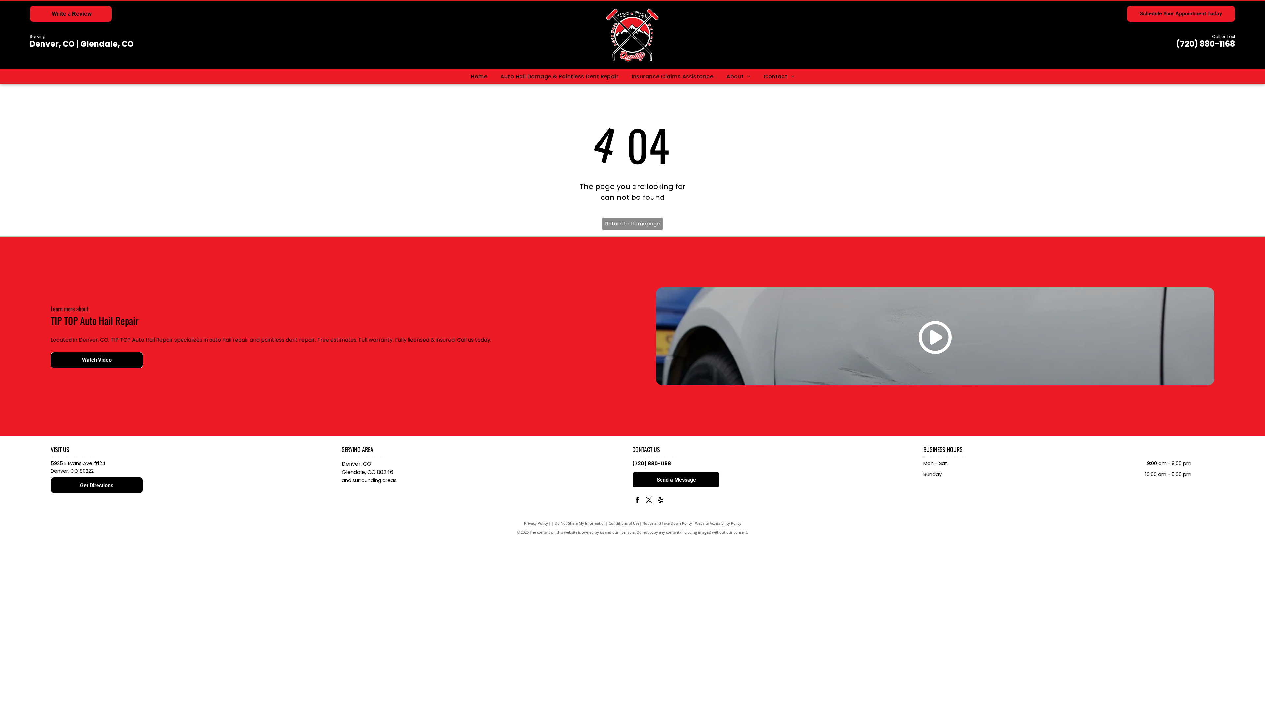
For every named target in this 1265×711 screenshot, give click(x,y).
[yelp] (660, 501)
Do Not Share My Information (580, 523)
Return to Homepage (632, 223)
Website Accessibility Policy (718, 523)
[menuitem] (479, 76)
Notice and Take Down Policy (667, 523)
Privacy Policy (536, 523)
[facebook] (637, 501)
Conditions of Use (624, 523)
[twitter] (649, 501)
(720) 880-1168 (1205, 44)
